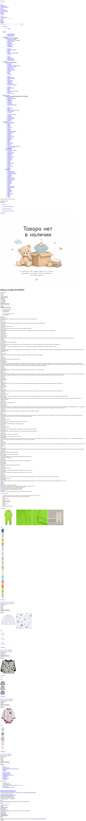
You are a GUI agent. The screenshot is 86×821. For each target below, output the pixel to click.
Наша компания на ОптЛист (8, 787)
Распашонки (9, 100)
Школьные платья (11, 78)
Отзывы (2, 12)
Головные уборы (10, 60)
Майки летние (10, 58)
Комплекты (9, 45)
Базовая (4, 31)
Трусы (8, 51)
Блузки (8, 71)
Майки (8, 50)
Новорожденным (6, 95)
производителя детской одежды (29, 792)
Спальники (9, 116)
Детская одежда (6, 121)
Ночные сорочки (10, 87)
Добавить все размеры (5, 303)
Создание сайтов (3, 794)
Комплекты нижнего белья (12, 52)
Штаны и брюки (10, 41)
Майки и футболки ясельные (13, 110)
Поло (8, 56)
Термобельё (9, 148)
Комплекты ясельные (11, 98)
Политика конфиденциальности (6, 796)
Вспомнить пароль (4, 807)
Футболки (9, 57)
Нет (1, 4)
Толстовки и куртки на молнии (13, 40)
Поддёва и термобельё (11, 49)
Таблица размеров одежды (8, 774)
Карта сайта (5, 779)
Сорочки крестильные (11, 114)
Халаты (9, 53)
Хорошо (2, 819)
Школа (8, 28)
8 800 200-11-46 (3, 6)
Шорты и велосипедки (12, 84)
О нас (1, 8)
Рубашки (9, 70)
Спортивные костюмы (11, 150)
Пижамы (9, 48)
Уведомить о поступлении (5, 307)
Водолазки (9, 42)
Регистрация (2, 808)
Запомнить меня (5, 805)
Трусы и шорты (10, 111)
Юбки (8, 141)
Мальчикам (5, 37)
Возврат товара (6, 778)
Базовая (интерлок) (11, 34)
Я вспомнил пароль (4, 815)
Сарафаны (9, 82)
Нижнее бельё (10, 142)
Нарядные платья (10, 77)
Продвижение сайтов (11, 794)
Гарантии (2, 13)
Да (2, 4)
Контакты (2, 9)
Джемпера (9, 43)
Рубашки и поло (10, 44)
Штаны (8, 134)
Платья (8, 76)
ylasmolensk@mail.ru (4, 7)
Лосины (9, 130)
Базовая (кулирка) (11, 33)
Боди (8, 106)
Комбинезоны (10, 46)
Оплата (2, 483)
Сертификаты (5, 775)
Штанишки (9, 103)
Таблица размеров (4, 297)
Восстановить (3, 814)
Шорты (8, 124)
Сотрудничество (3, 10)
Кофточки (9, 99)
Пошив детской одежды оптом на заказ (10, 768)
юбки (8, 79)
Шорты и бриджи (11, 59)
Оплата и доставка (4, 11)
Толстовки (9, 151)
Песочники (9, 112)
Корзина (2, 200)
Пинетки (9, 120)
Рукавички (9, 119)
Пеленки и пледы (11, 117)
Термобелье (9, 81)
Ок (12, 799)
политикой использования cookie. (39, 818)
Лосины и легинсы (11, 69)
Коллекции (5, 26)
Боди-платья (9, 107)
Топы (8, 73)
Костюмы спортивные (11, 39)
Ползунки (9, 102)
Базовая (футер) (10, 36)
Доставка (2, 490)
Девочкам (5, 61)
